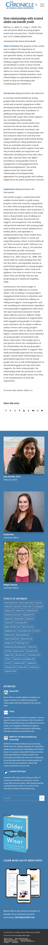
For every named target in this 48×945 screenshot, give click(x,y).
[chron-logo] (20, 5)
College (9, 611)
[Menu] (40, 5)
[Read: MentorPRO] (6, 692)
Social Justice (34, 655)
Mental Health (22, 635)
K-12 (36, 631)
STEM (8, 659)
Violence (22, 667)
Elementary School (12, 615)
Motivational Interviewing (15, 647)
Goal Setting (21, 623)
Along (11, 711)
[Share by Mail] (42, 410)
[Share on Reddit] (37, 410)
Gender (9, 623)
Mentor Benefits (12, 639)
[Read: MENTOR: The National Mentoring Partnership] (6, 738)
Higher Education (12, 627)
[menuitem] (34, 5)
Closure (27, 607)
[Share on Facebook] (6, 410)
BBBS (8, 607)
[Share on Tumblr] (28, 410)
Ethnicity (18, 619)
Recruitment (31, 651)
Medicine (9, 635)
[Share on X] (10, 410)
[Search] (34, 5)
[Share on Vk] (33, 410)
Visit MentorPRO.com (25, 917)
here (31, 390)
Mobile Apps (23, 643)
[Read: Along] (6, 712)
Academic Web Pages (17, 771)
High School (27, 627)
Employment (28, 615)
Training (31, 663)
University (10, 667)
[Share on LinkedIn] (24, 410)
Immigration (10, 631)
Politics (32, 647)
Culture (20, 611)
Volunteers (10, 671)
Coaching (38, 607)
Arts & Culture (26, 603)
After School (11, 603)
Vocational (34, 667)
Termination (19, 663)
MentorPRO (26, 639)
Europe (30, 619)
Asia (38, 603)
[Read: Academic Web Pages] (6, 772)
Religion (9, 655)
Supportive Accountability (24, 659)
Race (8, 651)
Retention (20, 655)
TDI (8, 663)
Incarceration (24, 631)
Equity (8, 619)
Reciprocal (18, 651)
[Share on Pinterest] (19, 410)
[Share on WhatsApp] (15, 410)
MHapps (9, 643)
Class (17, 607)
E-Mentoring (31, 611)
